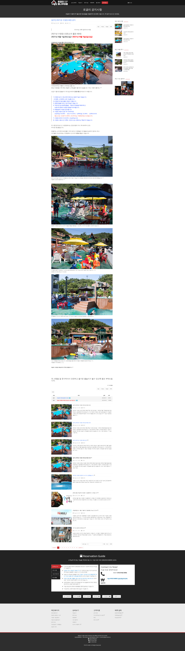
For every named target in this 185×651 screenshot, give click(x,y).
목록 (111, 26)
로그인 (130, 2)
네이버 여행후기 (76, 624)
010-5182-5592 (122, 573)
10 (76, 547)
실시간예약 (73, 2)
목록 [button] (53, 392)
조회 (109, 395)
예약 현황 (76, 596)
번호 (54, 395)
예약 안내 (53, 622)
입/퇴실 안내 (55, 566)
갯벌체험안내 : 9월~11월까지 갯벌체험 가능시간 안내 (85, 510)
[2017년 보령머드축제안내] (61, 534)
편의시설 (86, 2)
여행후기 (116, 596)
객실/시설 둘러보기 (55, 620)
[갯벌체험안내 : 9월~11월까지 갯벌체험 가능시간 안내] (61, 517)
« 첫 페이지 (54, 547)
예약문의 (96, 596)
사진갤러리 (106, 596)
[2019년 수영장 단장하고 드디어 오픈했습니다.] (61, 482)
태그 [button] (107, 544)
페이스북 (96, 620)
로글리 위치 (54, 626)
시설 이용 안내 (55, 574)
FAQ (95, 617)
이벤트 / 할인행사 (55, 617)
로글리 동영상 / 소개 (56, 615)
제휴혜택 (92, 2)
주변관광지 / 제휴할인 (56, 624)
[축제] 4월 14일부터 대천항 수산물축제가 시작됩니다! (85, 493)
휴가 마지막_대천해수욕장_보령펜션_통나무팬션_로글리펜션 (129, 68)
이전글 (102, 26)
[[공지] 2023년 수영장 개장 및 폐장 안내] (61, 411)
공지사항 (86, 596)
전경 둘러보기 (54, 613)
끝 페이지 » (81, 547)
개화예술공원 (118, 615)
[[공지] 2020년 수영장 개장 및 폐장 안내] (61, 464)
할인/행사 (98, 2)
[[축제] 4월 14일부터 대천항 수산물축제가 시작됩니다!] (61, 499)
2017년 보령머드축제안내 (78, 528)
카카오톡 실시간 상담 (99, 615)
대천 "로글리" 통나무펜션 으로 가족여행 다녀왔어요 (129, 54)
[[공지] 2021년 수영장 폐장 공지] (61, 447)
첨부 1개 (68, 23)
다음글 (107, 26)
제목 (79, 395)
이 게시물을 (110, 385)
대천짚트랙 (117, 617)
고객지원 (104, 2)
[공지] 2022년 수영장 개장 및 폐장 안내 (128, 39)
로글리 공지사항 (92, 9)
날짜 (104, 395)
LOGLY (89, 645)
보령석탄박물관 (118, 613)
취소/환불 (54, 577)
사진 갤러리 (75, 620)
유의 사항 (54, 570)
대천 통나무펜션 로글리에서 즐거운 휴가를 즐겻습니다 (129, 61)
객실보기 (80, 2)
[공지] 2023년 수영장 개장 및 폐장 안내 (82, 405)
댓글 (98, 26)
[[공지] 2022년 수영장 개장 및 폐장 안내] (61, 429)
